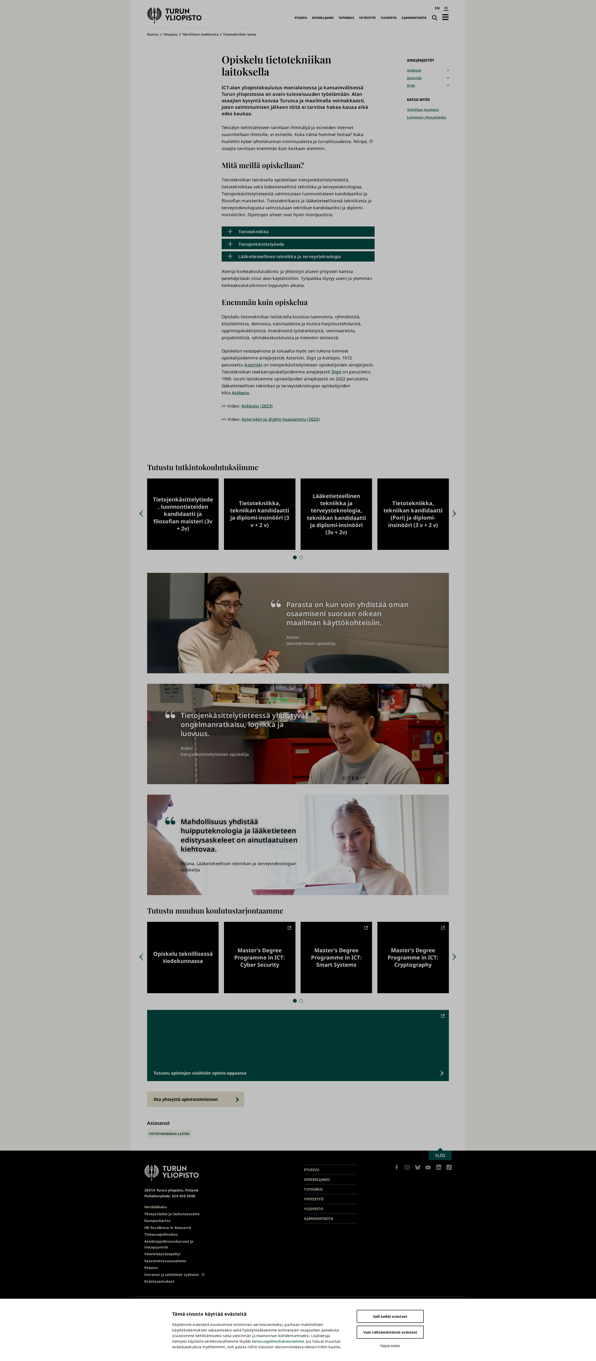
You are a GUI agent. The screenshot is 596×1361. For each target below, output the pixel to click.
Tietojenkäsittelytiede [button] (261, 244)
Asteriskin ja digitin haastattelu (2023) (280, 419)
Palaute (151, 1267)
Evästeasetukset (159, 1281)
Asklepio (240, 392)
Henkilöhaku (155, 1207)
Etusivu (301, 18)
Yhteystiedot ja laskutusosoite (172, 1214)
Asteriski (253, 365)
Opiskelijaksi (323, 18)
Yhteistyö (367, 18)
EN (437, 8)
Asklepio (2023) (257, 406)
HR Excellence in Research (167, 1227)
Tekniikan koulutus (423, 109)
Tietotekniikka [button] (253, 231)
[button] (445, 17)
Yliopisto (389, 18)
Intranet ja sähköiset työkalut (171, 1274)
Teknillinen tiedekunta (200, 34)
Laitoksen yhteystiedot (426, 117)
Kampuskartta (157, 1220)
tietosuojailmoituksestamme (278, 1341)
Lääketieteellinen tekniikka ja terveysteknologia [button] (289, 256)
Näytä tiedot (390, 1345)
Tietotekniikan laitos (240, 34)
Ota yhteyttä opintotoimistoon (185, 1099)
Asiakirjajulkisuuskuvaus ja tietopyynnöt (168, 1244)
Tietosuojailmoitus (161, 1234)
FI (446, 8)
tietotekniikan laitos (169, 1134)
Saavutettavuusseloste (165, 1260)
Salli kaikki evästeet (390, 1316)
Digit (336, 372)
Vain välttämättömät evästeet (390, 1332)
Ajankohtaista (414, 18)
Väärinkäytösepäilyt (162, 1253)
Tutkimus (346, 18)
